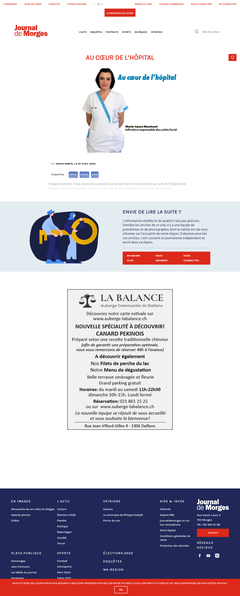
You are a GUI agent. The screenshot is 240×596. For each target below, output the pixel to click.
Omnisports (64, 566)
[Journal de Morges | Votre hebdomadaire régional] (31, 36)
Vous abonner (161, 258)
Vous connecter (191, 258)
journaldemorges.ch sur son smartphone (175, 522)
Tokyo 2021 (64, 578)
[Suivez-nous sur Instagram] (217, 556)
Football (62, 561)
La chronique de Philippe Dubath (123, 515)
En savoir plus (133, 258)
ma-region (113, 570)
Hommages (18, 561)
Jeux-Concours (20, 566)
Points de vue (111, 520)
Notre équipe (168, 530)
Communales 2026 (120, 13)
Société (61, 537)
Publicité (165, 509)
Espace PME (167, 515)
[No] (235, 587)
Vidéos (15, 520)
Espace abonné (76, 4)
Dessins (108, 509)
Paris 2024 (64, 572)
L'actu (83, 32)
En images (141, 32)
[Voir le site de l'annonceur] (120, 359)
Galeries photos (21, 515)
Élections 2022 (118, 553)
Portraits (112, 32)
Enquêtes (96, 32)
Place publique (26, 553)
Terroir (61, 543)
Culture (61, 509)
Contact (213, 532)
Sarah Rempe (64, 164)
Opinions (156, 32)
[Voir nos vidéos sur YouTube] (208, 556)
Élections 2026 (66, 515)
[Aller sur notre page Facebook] (200, 556)
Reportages (64, 532)
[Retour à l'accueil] (213, 506)
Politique (62, 526)
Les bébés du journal (24, 572)
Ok (121, 589)
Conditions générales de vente (175, 538)
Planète (61, 520)
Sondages (17, 578)
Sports (126, 32)
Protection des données (174, 545)
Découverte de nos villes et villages (33, 509)
